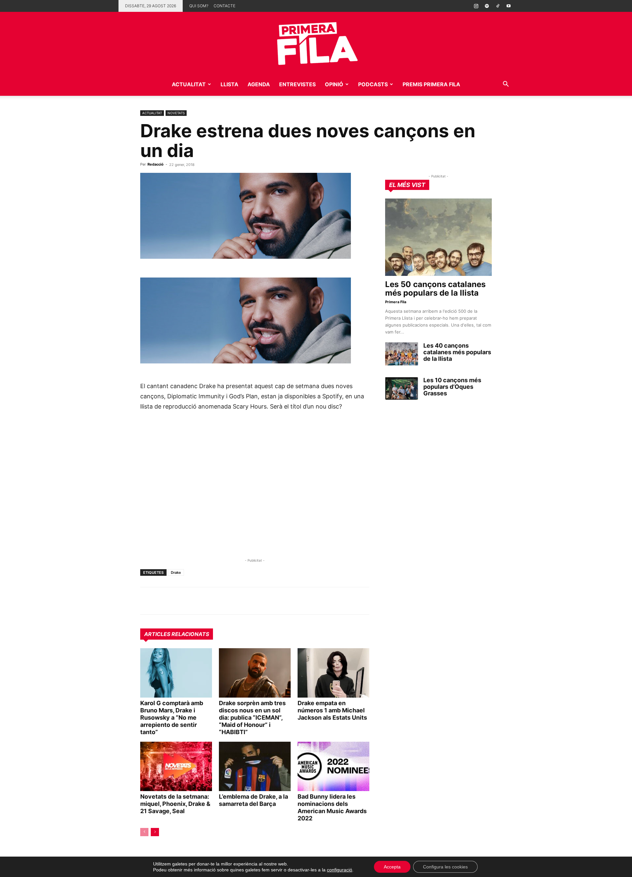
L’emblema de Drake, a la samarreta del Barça (253, 800)
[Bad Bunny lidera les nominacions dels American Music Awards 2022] (333, 766)
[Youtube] (509, 6)
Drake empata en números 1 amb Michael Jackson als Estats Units (332, 710)
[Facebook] (192, 600)
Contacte (224, 5)
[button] (506, 85)
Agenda (259, 84)
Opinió (334, 84)
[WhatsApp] (146, 600)
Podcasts (373, 84)
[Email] (207, 600)
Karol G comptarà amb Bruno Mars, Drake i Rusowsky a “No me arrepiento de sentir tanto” (171, 717)
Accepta (392, 866)
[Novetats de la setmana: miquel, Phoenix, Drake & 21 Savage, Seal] (176, 766)
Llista (229, 84)
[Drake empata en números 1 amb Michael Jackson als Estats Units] (333, 673)
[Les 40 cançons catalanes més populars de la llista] (401, 353)
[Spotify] (487, 6)
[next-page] (155, 832)
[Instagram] (476, 6)
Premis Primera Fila (431, 84)
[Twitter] (177, 600)
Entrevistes (297, 84)
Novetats (176, 113)
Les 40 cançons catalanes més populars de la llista (457, 352)
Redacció (155, 164)
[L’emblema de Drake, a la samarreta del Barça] (255, 766)
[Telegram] (162, 600)
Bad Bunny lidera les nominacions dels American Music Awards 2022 (332, 807)
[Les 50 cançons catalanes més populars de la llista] (438, 237)
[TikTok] (498, 6)
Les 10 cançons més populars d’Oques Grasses (452, 387)
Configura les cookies (445, 866)
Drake (176, 572)
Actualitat (189, 84)
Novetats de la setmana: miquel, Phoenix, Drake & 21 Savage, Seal (175, 803)
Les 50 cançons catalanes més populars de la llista (435, 288)
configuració (339, 869)
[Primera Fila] (316, 42)
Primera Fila (395, 302)
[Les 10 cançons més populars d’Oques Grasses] (401, 388)
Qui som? (198, 5)
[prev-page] (144, 832)
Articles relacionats (176, 634)
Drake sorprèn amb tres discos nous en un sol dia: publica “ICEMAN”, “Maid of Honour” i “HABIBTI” (252, 717)
